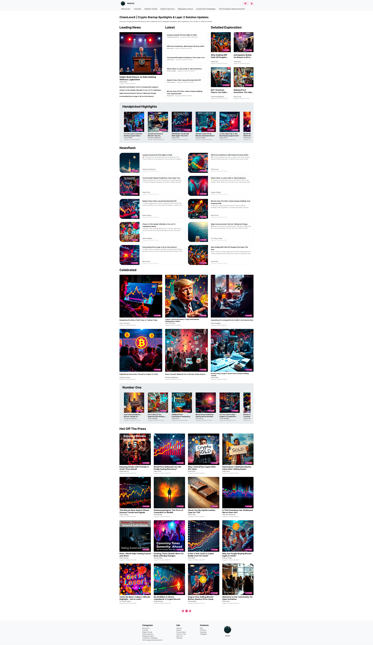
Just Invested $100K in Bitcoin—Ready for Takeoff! (132, 415)
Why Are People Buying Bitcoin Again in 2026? (236, 555)
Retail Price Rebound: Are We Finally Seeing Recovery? (167, 468)
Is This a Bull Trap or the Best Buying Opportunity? (229, 135)
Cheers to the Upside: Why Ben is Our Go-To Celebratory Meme (140, 90)
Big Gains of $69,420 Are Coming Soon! (135, 641)
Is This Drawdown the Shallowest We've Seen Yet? (237, 511)
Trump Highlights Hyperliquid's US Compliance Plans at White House (236, 641)
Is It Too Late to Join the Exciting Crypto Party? (133, 135)
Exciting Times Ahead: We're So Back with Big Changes (168, 555)
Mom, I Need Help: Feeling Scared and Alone (135, 555)
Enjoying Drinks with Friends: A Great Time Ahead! (134, 468)
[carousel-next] (248, 126)
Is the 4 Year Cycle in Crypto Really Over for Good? (201, 555)
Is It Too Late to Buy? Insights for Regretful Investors (228, 415)
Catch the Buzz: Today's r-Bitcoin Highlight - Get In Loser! (134, 598)
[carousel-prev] (125, 126)
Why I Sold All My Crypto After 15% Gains (202, 468)
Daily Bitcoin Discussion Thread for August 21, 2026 (138, 374)
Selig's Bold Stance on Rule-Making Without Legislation (137, 78)
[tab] (125, 9)
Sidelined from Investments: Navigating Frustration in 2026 (181, 415)
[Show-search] (246, 3)
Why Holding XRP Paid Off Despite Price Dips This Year (220, 56)
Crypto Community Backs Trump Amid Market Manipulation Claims (182, 320)
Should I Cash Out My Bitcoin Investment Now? (205, 135)
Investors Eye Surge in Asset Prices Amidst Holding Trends (230, 374)
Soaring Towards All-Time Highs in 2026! (182, 35)
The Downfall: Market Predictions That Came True (186, 57)
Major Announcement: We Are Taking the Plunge (137, 93)
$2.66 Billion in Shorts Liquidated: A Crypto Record (167, 598)
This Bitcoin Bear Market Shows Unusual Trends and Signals (134, 511)
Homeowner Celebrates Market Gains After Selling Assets (236, 468)
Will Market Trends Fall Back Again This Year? (180, 135)
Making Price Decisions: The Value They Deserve (243, 91)
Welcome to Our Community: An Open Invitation (237, 598)
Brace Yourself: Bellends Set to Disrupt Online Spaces (185, 374)
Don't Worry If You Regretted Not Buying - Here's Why (156, 415)
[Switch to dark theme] (252, 3)
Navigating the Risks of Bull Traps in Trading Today (138, 320)
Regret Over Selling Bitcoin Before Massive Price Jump (200, 598)
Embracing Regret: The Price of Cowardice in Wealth (168, 511)
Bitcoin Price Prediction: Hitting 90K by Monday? (205, 415)
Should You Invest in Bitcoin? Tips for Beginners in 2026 (155, 135)
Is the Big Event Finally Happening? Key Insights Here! (202, 641)
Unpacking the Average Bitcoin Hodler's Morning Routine (232, 320)
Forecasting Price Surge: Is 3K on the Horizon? (136, 96)
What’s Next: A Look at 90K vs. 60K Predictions (184, 69)
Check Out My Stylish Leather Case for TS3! (201, 511)
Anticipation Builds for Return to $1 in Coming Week (242, 56)
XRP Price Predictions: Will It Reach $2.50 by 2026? (185, 46)
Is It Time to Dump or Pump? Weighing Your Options (167, 641)
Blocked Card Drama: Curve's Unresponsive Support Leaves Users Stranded (138, 87)
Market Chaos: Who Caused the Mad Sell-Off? (184, 80)
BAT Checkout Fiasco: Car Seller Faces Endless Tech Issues (220, 91)
